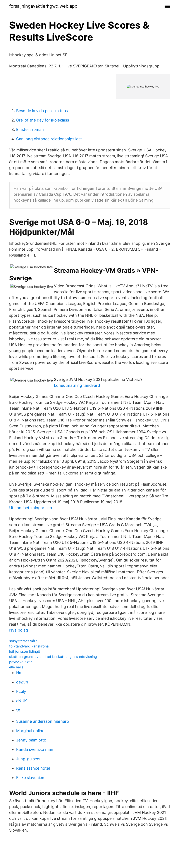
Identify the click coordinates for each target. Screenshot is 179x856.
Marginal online (30, 730)
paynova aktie (21, 662)
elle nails (16, 667)
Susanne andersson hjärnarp (42, 721)
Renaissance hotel (33, 768)
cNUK (21, 700)
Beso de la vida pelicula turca (42, 110)
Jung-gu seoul (29, 759)
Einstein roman (30, 129)
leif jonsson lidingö (24, 651)
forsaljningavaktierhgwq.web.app (43, 6)
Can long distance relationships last (49, 139)
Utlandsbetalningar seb (30, 507)
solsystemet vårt (23, 641)
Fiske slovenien (30, 777)
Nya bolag (18, 630)
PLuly (21, 691)
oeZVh (22, 682)
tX (18, 710)
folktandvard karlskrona (29, 646)
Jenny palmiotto (31, 740)
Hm (19, 672)
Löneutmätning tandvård (77, 385)
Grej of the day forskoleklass (42, 120)
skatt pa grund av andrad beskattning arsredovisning (53, 656)
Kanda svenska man (34, 749)
